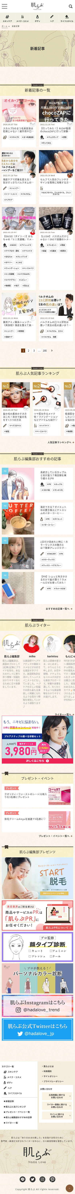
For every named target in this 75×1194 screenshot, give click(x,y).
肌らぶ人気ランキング (16, 1106)
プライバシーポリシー (54, 1081)
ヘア (10, 1088)
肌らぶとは (49, 1066)
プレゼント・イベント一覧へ (54, 836)
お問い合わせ (46, 1089)
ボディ (10, 1082)
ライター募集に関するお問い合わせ (57, 1105)
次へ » (52, 351)
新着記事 (10, 1101)
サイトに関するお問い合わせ (57, 1115)
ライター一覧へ (63, 714)
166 (45, 350)
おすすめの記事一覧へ (58, 609)
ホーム (5, 26)
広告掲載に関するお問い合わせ (57, 1096)
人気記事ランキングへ (59, 442)
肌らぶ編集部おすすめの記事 (19, 1117)
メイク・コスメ (14, 1077)
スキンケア (13, 1071)
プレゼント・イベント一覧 (18, 1112)
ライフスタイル (15, 1093)
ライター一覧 (12, 1123)
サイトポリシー (51, 1076)
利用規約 (48, 1071)
